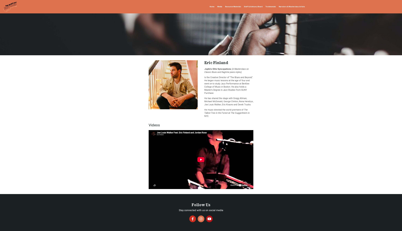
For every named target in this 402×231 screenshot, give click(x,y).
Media (219, 7)
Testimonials (270, 7)
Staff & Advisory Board (253, 7)
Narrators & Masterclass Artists (292, 7)
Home (212, 7)
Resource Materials (233, 7)
